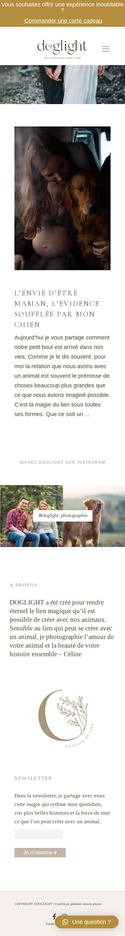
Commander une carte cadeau (63, 21)
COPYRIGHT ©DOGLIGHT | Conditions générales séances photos (58, 904)
